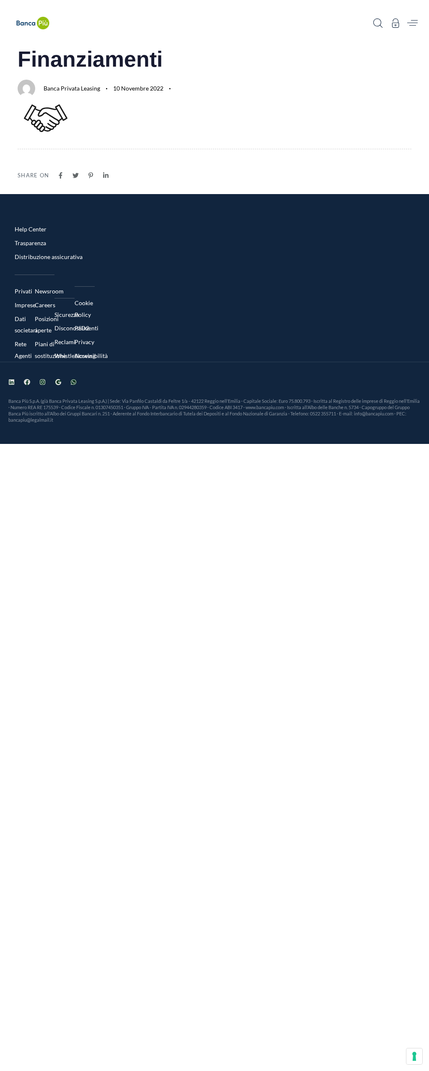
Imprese (25, 305)
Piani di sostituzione (45, 349)
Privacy (84, 341)
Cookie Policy (84, 308)
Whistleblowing (64, 355)
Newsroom (45, 291)
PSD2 (82, 328)
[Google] (58, 382)
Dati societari (25, 324)
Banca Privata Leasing (72, 88)
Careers (45, 305)
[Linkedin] (11, 382)
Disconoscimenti (64, 328)
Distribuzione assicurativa (49, 256)
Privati (23, 291)
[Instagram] (42, 382)
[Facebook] (27, 382)
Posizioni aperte (45, 324)
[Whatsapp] (73, 382)
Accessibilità (85, 355)
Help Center (31, 229)
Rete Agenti (23, 349)
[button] (377, 23)
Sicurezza (64, 314)
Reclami (64, 341)
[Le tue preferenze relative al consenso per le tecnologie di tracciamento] (414, 1056)
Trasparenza (30, 242)
